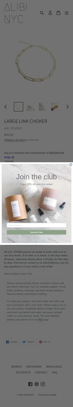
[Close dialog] (71, 164)
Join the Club (36, 232)
